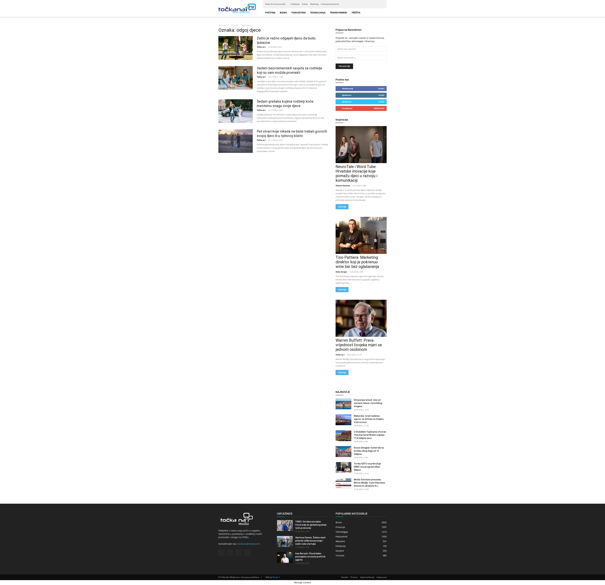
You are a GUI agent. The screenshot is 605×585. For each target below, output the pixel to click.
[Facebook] (366, 4)
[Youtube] (382, 4)
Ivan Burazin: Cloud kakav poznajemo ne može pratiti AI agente (310, 556)
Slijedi (381, 95)
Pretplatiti (379, 108)
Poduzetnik (300, 12)
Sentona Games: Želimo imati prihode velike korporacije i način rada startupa (310, 540)
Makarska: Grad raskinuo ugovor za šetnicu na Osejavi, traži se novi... (369, 419)
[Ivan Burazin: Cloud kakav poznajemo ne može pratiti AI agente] (285, 557)
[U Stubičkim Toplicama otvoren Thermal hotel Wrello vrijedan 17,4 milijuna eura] (343, 435)
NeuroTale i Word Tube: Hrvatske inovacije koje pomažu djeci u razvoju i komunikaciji (356, 173)
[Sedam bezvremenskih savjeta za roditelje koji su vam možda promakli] (235, 78)
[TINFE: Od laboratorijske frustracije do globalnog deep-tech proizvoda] (285, 525)
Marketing (314, 4)
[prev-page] (338, 381)
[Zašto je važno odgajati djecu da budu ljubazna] (235, 48)
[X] (376, 4)
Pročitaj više (577, 579)
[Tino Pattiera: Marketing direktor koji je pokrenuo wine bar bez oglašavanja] (361, 235)
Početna (270, 12)
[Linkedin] (371, 4)
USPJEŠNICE (285, 513)
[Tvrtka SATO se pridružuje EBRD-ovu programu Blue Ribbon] (343, 467)
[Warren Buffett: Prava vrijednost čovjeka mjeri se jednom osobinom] (361, 318)
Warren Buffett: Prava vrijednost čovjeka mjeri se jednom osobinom (359, 345)
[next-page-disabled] (343, 381)
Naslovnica (223, 25)
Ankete (305, 4)
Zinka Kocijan (341, 272)
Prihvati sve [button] (593, 579)
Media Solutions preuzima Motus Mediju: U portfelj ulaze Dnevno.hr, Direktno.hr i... (369, 482)
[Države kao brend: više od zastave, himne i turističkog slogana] (343, 403)
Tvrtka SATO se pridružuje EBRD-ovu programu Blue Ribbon (367, 466)
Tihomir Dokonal (343, 185)
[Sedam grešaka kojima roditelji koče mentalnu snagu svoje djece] (235, 111)
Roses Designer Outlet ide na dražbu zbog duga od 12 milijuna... (369, 450)
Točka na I (261, 47)
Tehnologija (321, 12)
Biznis (283, 12)
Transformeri (343, 12)
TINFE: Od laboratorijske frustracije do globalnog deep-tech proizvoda (311, 524)
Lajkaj (381, 88)
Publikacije (295, 4)
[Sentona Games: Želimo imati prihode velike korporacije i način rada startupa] (285, 541)
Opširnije (342, 207)
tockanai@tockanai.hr (249, 543)
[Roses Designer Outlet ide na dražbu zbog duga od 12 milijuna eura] (343, 451)
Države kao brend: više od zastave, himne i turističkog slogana (368, 403)
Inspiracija (342, 119)
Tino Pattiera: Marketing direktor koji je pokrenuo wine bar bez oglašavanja (357, 262)
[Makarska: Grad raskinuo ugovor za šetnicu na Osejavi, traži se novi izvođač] (343, 419)
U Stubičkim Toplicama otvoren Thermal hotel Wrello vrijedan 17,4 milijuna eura (370, 435)
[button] (383, 12)
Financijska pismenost (330, 4)
